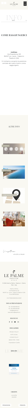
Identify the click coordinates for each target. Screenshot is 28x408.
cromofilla (14, 395)
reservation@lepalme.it (14, 312)
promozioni (6, 405)
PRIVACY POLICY (14, 332)
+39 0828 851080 (15, 308)
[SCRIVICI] (5, 3)
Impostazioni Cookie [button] (14, 342)
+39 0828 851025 (15, 306)
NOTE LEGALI (14, 334)
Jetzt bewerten (14, 373)
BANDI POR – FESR (14, 340)
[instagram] (12, 321)
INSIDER (14, 397)
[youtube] (15, 321)
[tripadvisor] (18, 321)
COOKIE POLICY (14, 337)
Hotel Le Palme (14, 370)
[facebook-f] (9, 321)
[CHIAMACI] (2, 3)
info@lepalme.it (14, 310)
